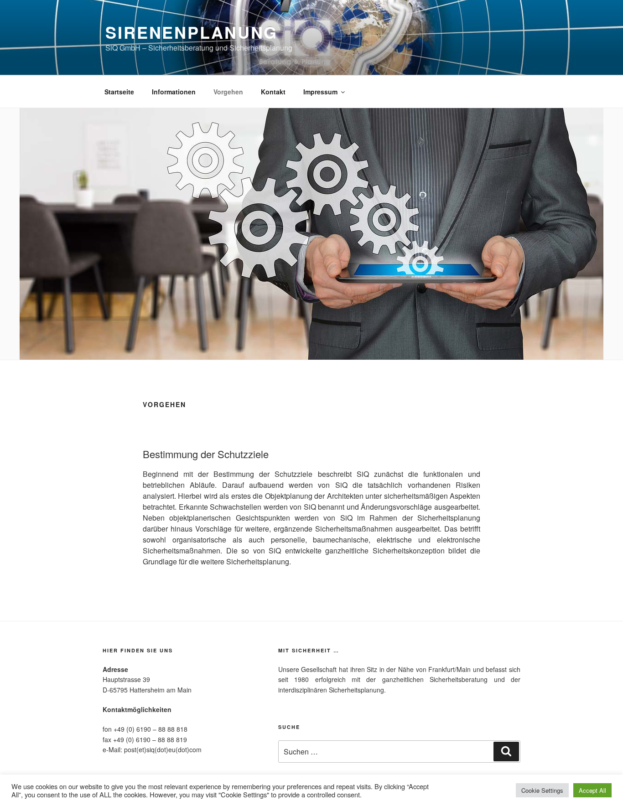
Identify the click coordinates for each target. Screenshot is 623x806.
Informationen (174, 91)
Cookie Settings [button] (542, 790)
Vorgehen (228, 91)
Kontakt (273, 91)
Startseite (119, 91)
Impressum (320, 91)
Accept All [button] (592, 790)
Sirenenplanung (191, 32)
